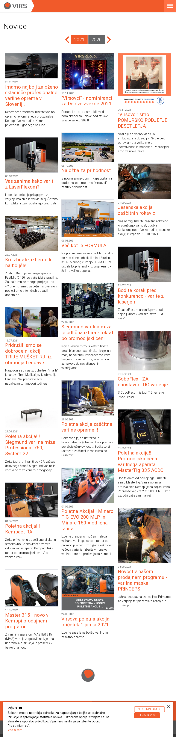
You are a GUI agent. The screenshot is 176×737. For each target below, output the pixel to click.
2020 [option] (96, 39)
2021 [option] (79, 39)
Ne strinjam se (149, 709)
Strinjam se (147, 715)
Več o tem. (15, 730)
